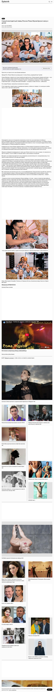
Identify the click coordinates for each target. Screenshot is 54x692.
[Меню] (51, 1)
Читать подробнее (12, 690)
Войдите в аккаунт (9, 358)
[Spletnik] (5, 2)
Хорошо (49, 689)
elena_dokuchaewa (9, 354)
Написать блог (46, 68)
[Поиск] (49, 1)
